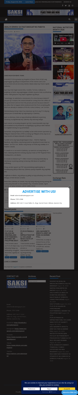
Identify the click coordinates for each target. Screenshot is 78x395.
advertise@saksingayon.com (24, 195)
